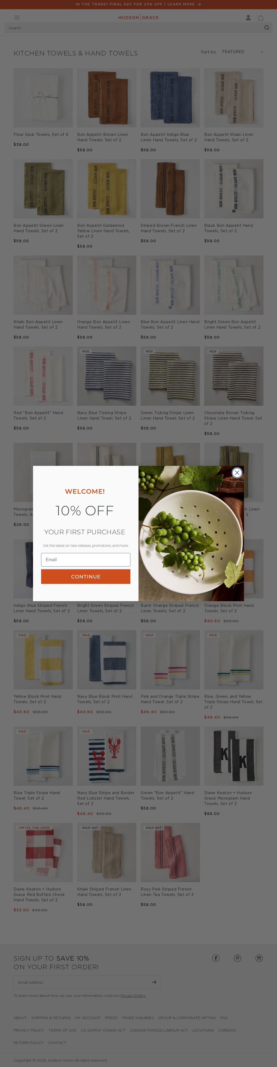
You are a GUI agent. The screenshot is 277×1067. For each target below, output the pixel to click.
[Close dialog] (237, 472)
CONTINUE (86, 576)
